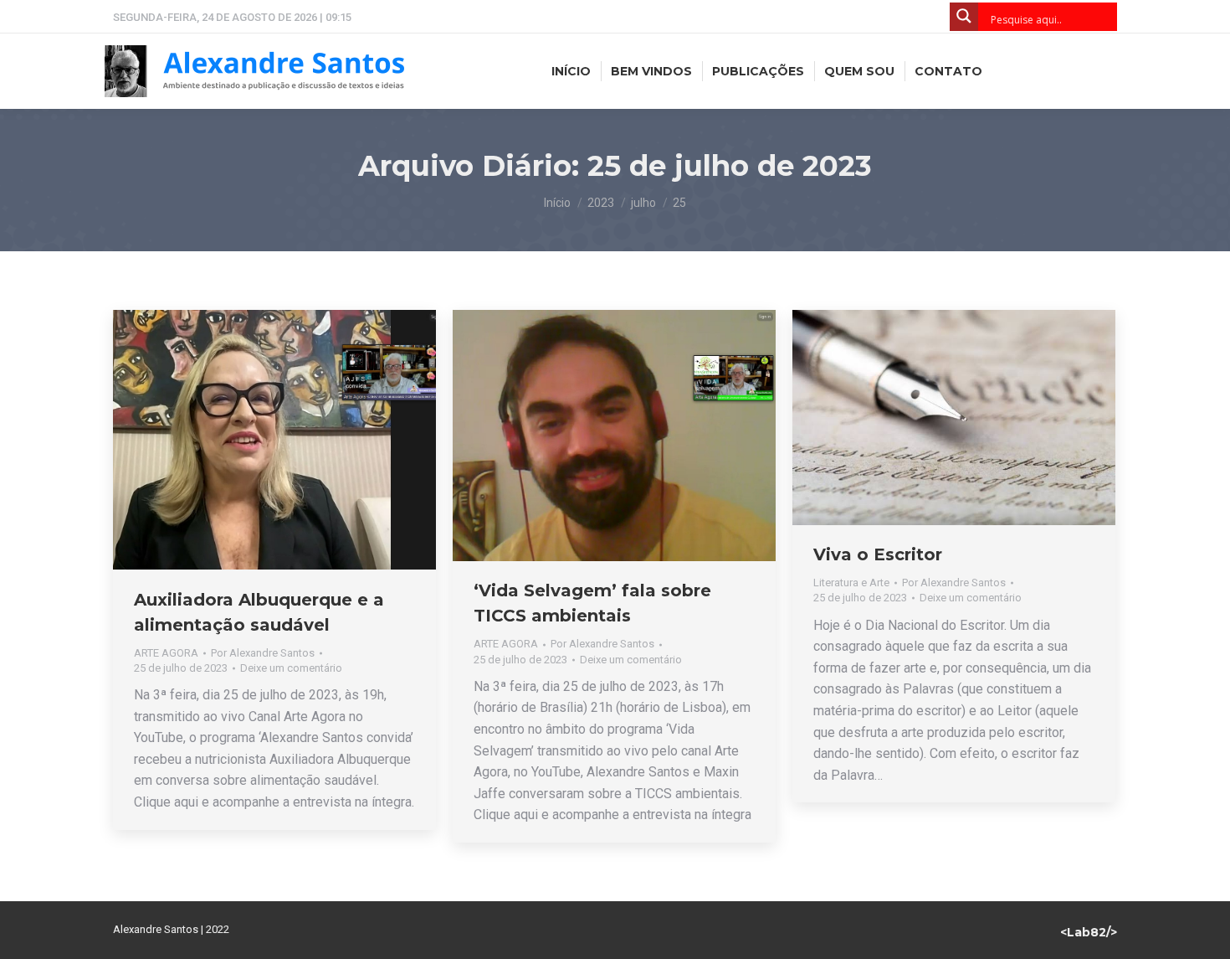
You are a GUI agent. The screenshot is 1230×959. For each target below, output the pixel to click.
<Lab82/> (1088, 932)
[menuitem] (571, 71)
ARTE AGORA (166, 653)
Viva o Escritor (877, 554)
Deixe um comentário (291, 668)
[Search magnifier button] (964, 17)
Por (263, 653)
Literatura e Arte (851, 582)
